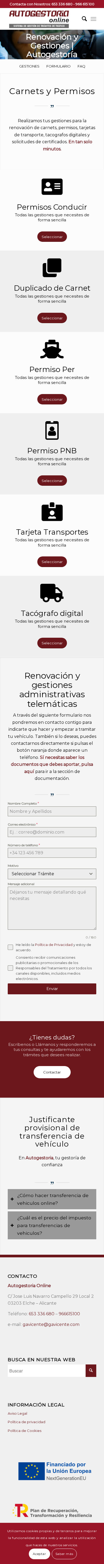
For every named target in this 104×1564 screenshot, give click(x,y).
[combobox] (52, 874)
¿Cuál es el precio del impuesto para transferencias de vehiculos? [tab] (54, 1225)
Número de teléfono (24, 845)
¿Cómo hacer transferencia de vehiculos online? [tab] (53, 1199)
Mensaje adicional (21, 884)
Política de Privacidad (54, 944)
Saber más (64, 1554)
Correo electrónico (23, 824)
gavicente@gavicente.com (51, 1324)
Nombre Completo (23, 803)
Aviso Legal (17, 1413)
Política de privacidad (26, 1422)
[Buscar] (82, 18)
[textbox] (47, 874)
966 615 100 (84, 4)
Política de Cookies (24, 1430)
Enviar (52, 988)
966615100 (69, 1313)
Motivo (13, 866)
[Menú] (93, 18)
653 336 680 (62, 4)
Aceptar (39, 1554)
